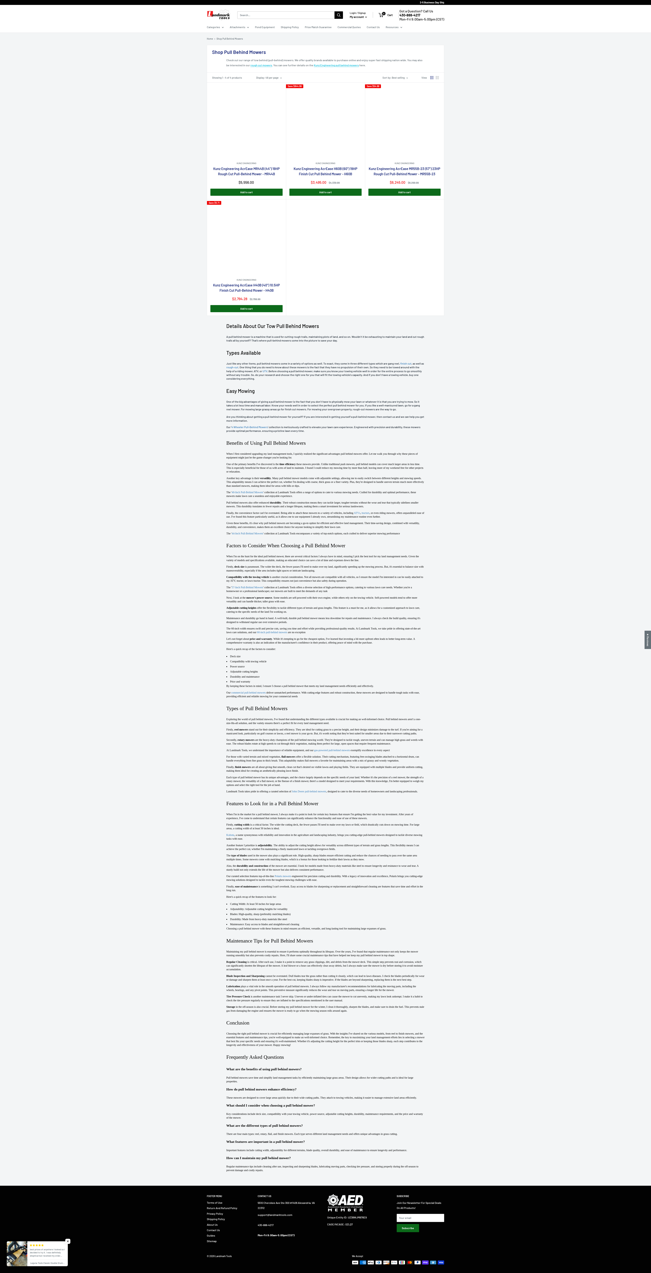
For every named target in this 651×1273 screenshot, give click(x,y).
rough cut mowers (261, 65)
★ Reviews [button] (647, 639)
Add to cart (246, 192)
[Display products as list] (437, 77)
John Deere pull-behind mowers (309, 791)
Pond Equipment (265, 27)
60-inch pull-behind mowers (272, 632)
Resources (392, 27)
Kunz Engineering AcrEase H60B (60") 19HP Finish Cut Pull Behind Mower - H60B (325, 171)
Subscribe (408, 1228)
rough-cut (232, 367)
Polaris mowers (283, 876)
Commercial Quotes (349, 27)
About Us (212, 1224)
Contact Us (373, 27)
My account (357, 16)
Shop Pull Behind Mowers (229, 38)
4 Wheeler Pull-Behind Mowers (249, 427)
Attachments (237, 27)
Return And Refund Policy (222, 1208)
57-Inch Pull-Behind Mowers (247, 587)
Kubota (230, 835)
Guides (211, 1235)
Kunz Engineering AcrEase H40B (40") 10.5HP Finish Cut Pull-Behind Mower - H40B (246, 287)
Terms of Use (214, 1202)
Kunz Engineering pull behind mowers (336, 65)
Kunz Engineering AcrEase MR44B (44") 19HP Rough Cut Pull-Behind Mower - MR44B (246, 171)
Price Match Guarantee (318, 27)
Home (210, 38)
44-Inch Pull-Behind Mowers (247, 533)
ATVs (357, 513)
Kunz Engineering (246, 163)
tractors (365, 513)
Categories (213, 27)
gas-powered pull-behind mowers (332, 750)
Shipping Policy (290, 27)
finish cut (405, 363)
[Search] (338, 15)
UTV (265, 371)
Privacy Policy (215, 1213)
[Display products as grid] (431, 77)
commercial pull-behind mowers (248, 692)
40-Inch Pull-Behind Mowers (247, 492)
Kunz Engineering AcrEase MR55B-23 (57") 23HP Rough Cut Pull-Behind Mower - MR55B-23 (404, 171)
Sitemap (212, 1241)
